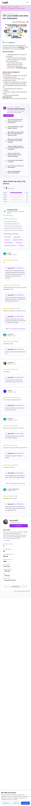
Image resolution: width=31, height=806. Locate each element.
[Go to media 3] (16, 36)
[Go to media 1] (14, 36)
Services (3, 7)
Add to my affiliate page (18, 22)
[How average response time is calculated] (14, 554)
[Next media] (25, 31)
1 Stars (5, 201)
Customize (6, 803)
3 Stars (5, 197)
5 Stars (5, 192)
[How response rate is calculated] (11, 559)
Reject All (16, 803)
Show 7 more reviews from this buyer (15, 483)
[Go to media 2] (15, 36)
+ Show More (6, 540)
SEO (9, 7)
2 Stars (5, 199)
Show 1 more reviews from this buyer (15, 328)
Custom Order (15, 586)
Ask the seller (9, 115)
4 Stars (5, 195)
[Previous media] (5, 31)
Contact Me (19, 525)
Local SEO (15, 7)
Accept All (25, 803)
